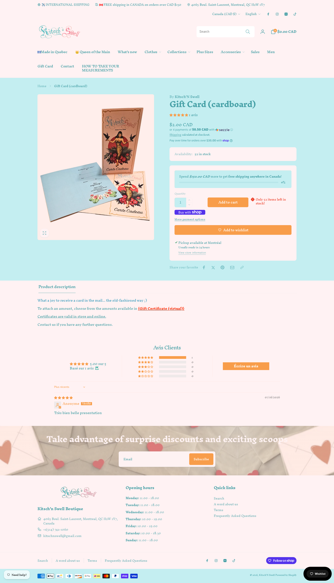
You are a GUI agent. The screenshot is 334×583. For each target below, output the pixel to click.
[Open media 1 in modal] (95, 167)
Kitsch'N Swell (184, 96)
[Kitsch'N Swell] (79, 498)
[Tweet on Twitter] (213, 267)
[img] (63, 398)
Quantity (180, 193)
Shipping (175, 135)
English (251, 13)
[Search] (248, 32)
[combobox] (226, 31)
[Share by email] (232, 267)
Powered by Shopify (286, 575)
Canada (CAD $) (224, 13)
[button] (152, 52)
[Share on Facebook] (204, 267)
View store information (192, 252)
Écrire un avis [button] (246, 366)
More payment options (190, 219)
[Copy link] (242, 267)
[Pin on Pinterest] (222, 267)
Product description (57, 286)
